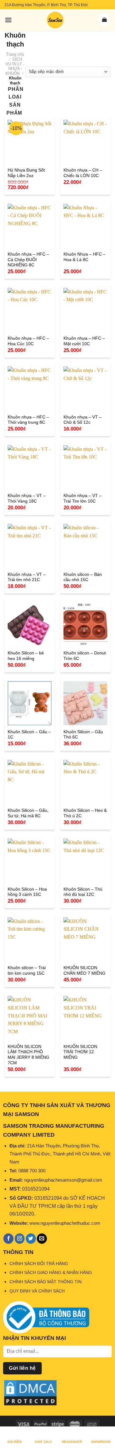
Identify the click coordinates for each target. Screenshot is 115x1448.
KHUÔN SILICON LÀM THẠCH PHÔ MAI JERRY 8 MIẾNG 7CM (28, 1054)
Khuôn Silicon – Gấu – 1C (29, 735)
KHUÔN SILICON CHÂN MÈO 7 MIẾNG (84, 970)
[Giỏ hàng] (104, 20)
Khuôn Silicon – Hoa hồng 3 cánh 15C (27, 892)
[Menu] (8, 19)
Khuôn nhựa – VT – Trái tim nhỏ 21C (27, 577)
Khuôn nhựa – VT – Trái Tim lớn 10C (82, 498)
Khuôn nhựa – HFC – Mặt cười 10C (84, 341)
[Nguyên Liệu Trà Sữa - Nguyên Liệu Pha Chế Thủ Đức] (55, 20)
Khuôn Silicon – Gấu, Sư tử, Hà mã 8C (28, 813)
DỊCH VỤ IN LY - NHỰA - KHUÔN (15, 66)
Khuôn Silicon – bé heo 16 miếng (26, 656)
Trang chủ (15, 54)
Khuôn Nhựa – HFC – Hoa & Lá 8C (84, 257)
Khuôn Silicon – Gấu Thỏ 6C (83, 735)
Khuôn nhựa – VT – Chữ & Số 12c (82, 420)
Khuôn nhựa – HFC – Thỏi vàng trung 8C (28, 420)
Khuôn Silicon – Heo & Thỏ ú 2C (85, 813)
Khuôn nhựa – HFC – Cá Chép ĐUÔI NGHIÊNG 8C (28, 259)
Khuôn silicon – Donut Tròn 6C (84, 656)
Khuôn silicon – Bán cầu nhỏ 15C (82, 577)
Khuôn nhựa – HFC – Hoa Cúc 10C (28, 341)
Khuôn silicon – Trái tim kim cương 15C (27, 970)
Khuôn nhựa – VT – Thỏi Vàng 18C (27, 498)
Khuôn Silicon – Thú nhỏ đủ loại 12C (82, 892)
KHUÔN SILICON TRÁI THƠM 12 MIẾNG (80, 1052)
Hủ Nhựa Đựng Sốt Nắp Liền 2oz (26, 173)
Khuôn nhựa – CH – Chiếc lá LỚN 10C (82, 173)
